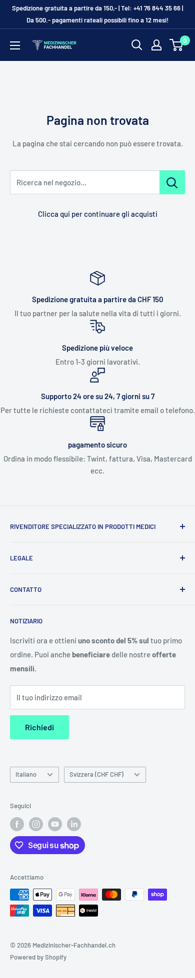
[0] (176, 45)
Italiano (26, 774)
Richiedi (39, 727)
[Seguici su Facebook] (17, 824)
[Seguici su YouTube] (55, 824)
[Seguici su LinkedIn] (74, 824)
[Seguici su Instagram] (36, 824)
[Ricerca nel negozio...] (172, 182)
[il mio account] (157, 44)
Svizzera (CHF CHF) (97, 774)
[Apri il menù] (15, 45)
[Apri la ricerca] (137, 44)
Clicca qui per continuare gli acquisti (98, 213)
